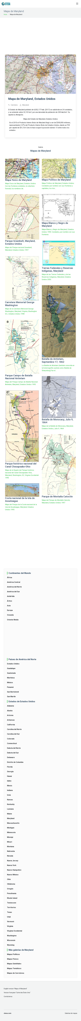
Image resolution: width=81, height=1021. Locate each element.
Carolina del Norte (14, 729)
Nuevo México (12, 875)
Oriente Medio (13, 620)
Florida (10, 767)
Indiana (10, 790)
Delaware (11, 757)
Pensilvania (11, 893)
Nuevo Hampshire (14, 870)
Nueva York (11, 865)
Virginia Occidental (14, 931)
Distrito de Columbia (15, 762)
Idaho (9, 781)
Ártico (9, 601)
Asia (9, 606)
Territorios (11, 907)
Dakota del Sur (13, 753)
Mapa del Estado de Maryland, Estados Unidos (40, 119)
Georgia (10, 772)
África (9, 577)
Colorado (10, 739)
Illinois (9, 786)
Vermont (10, 922)
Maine (9, 814)
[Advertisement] (43, 35)
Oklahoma (11, 884)
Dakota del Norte (14, 748)
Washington (11, 936)
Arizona (10, 715)
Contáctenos (8, 996)
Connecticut (12, 743)
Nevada (10, 856)
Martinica (11, 678)
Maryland (10, 818)
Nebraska (11, 851)
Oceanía (10, 615)
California (11, 725)
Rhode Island (12, 898)
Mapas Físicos (12, 959)
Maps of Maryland (21, 988)
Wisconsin (11, 940)
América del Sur (13, 592)
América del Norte (14, 587)
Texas (9, 912)
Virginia (10, 926)
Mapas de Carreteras (15, 973)
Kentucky (10, 804)
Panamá (10, 687)
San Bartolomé (13, 692)
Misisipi (10, 837)
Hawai (9, 776)
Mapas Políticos (13, 954)
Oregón (10, 889)
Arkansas (11, 720)
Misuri (9, 842)
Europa (10, 610)
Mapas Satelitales (14, 964)
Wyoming (10, 945)
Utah (9, 917)
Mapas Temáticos (14, 968)
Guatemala (11, 673)
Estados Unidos (13, 664)
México (10, 683)
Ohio (9, 879)
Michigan (10, 828)
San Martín (11, 697)
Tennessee (11, 903)
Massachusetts (13, 823)
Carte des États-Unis (23, 992)
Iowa (9, 795)
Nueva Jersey (12, 861)
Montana (10, 847)
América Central (13, 582)
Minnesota (11, 832)
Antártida (10, 596)
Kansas (10, 800)
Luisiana (10, 809)
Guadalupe (11, 668)
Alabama (10, 706)
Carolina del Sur (13, 734)
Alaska (9, 711)
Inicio (5, 14)
